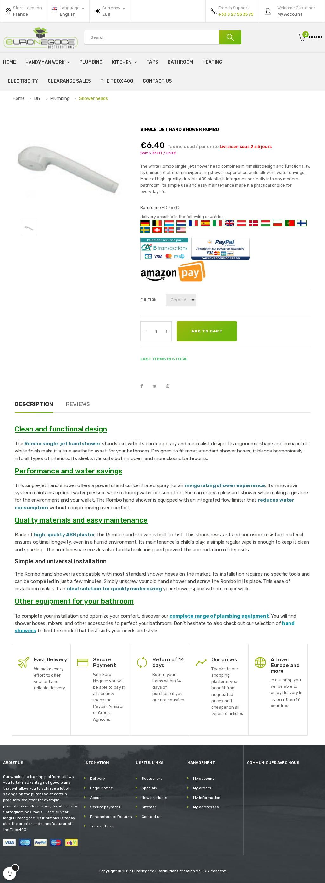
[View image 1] (29, 228)
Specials (149, 788)
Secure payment (105, 807)
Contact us (152, 816)
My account (203, 778)
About (95, 797)
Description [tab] (34, 404)
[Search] (230, 37)
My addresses (206, 807)
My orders (202, 788)
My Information (206, 797)
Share (145, 386)
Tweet (157, 386)
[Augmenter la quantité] (166, 331)
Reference (150, 207)
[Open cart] (9, 873)
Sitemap (149, 807)
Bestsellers (152, 778)
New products (154, 797)
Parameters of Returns (111, 816)
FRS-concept (214, 871)
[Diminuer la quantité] (145, 330)
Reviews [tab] (78, 404)
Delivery (97, 778)
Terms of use (102, 826)
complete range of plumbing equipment (219, 616)
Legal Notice (101, 788)
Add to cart (206, 331)
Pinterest (170, 386)
